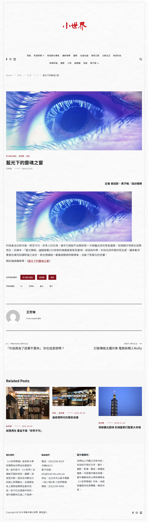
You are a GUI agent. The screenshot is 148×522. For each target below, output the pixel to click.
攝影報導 (66, 55)
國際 (75, 55)
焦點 (29, 55)
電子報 (93, 63)
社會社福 (84, 55)
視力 (51, 286)
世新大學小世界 (31, 512)
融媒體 (77, 63)
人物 (69, 63)
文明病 (31, 286)
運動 (62, 63)
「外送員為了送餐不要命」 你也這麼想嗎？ (35, 346)
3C (21, 286)
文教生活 (106, 55)
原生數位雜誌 (11, 156)
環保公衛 (95, 55)
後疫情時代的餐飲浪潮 (65, 417)
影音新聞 (38, 55)
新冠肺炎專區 (53, 55)
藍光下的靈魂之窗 (38, 261)
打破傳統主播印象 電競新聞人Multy (118, 346)
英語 (85, 63)
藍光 (41, 286)
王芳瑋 (9, 168)
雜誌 (28, 156)
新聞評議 (53, 63)
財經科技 (117, 55)
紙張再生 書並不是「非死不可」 (24, 430)
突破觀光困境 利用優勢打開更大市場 (120, 427)
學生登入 (43, 512)
